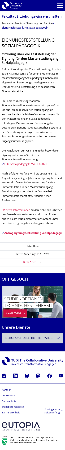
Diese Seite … (30, 262)
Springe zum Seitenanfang (52, 411)
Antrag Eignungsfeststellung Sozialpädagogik (33, 233)
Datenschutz (9, 401)
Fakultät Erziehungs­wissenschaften (32, 16)
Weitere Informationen (16, 210)
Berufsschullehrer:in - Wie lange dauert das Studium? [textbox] (34, 338)
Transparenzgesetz (13, 407)
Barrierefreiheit (11, 413)
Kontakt (6, 390)
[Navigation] (60, 5)
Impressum (8, 396)
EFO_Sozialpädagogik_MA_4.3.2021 (25, 164)
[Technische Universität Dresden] (12, 6)
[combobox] (32, 338)
